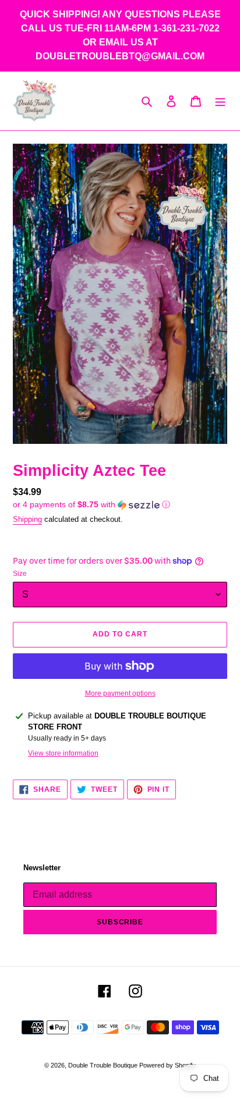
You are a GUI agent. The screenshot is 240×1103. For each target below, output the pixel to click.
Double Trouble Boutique (103, 1065)
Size (20, 574)
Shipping (27, 519)
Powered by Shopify (167, 1065)
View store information (63, 753)
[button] (91, 504)
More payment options (120, 693)
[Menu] (220, 101)
